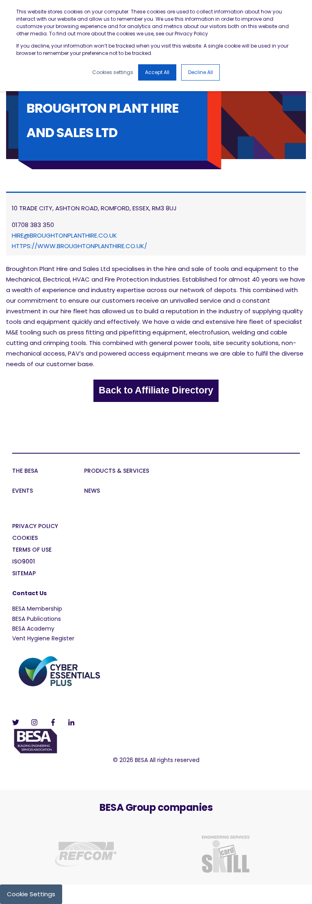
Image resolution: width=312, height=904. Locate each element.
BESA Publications (36, 619)
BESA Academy (33, 629)
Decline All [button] (200, 72)
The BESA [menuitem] (25, 471)
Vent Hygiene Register (43, 638)
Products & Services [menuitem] (116, 471)
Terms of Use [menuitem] (32, 550)
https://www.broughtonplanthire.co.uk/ (79, 246)
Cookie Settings (31, 894)
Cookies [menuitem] (25, 538)
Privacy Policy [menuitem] (35, 526)
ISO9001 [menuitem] (23, 562)
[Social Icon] (18, 722)
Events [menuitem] (22, 491)
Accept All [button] (157, 72)
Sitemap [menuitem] (24, 573)
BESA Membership (37, 609)
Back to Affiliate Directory (156, 390)
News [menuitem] (92, 491)
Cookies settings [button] (112, 72)
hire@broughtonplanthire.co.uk (64, 235)
